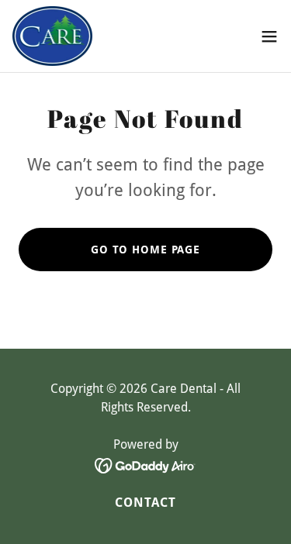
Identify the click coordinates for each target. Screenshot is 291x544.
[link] (52, 36)
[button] (269, 36)
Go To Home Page (145, 249)
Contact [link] (145, 502)
